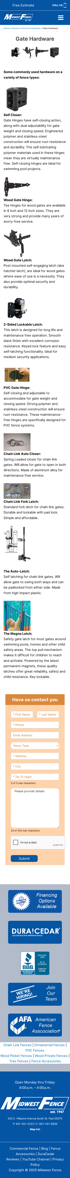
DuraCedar (46, 1154)
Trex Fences (19, 1061)
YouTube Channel (36, 1159)
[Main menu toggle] (60, 17)
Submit (24, 858)
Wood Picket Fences (16, 1056)
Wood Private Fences (51, 1056)
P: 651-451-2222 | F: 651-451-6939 (35, 1124)
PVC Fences (35, 1050)
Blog (44, 1148)
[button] (23, 5)
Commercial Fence (24, 1148)
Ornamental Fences (49, 1045)
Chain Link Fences (17, 1045)
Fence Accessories (46, 1061)
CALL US (57, 5)
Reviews (12, 1159)
